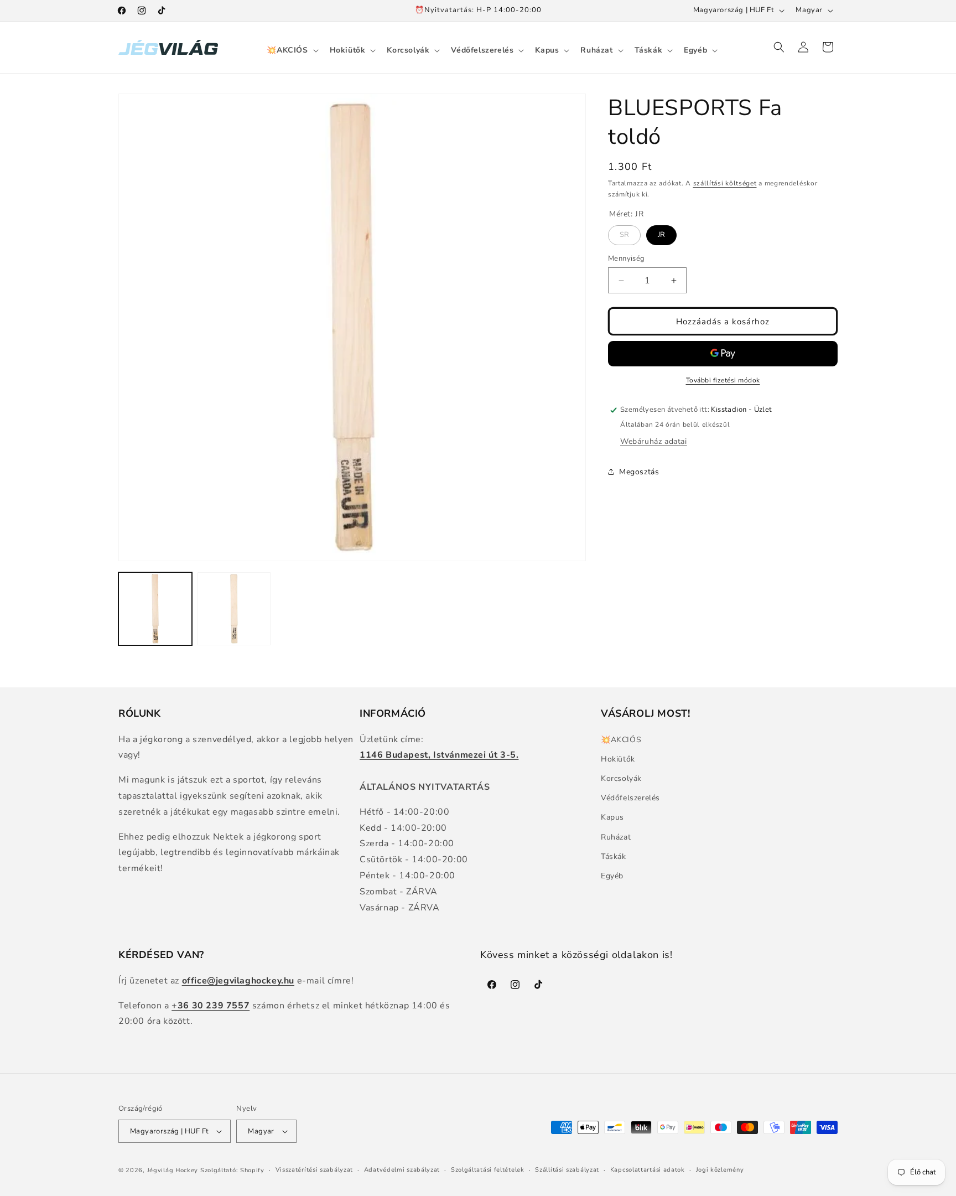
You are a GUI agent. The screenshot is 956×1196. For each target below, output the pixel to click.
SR (625, 232)
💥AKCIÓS (621, 739)
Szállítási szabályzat (567, 1170)
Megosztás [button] (639, 472)
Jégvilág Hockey (173, 1170)
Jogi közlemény (720, 1170)
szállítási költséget (725, 183)
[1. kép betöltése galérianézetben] (155, 609)
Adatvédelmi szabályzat (402, 1170)
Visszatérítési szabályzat (315, 1170)
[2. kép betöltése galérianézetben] (234, 609)
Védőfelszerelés (630, 798)
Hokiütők (618, 759)
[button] (291, 50)
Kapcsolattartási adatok (647, 1170)
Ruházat (616, 837)
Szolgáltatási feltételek (487, 1170)
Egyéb (612, 876)
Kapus (612, 817)
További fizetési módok (723, 380)
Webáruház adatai (653, 441)
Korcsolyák (621, 778)
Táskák (613, 856)
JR (662, 232)
